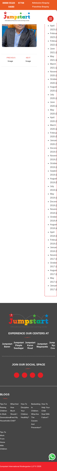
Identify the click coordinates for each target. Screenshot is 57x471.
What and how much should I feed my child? (14, 412)
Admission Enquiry (40, 3)
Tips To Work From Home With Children (3, 440)
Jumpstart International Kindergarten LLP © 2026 (20, 466)
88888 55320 (9, 3)
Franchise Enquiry (40, 7)
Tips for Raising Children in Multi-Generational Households (4, 412)
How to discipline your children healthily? (25, 410)
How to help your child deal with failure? (45, 410)
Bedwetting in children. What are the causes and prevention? (35, 415)
